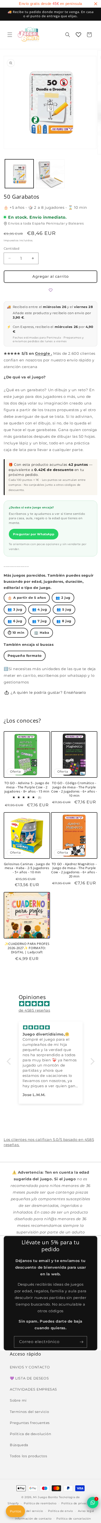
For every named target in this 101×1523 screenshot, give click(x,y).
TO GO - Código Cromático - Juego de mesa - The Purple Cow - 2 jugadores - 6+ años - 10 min (74, 789)
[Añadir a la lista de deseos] (50, 290)
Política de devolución (30, 1434)
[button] (9, 34)
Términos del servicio (27, 1511)
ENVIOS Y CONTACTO (30, 1367)
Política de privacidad (77, 1503)
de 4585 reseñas (34, 1010)
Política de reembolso (40, 1503)
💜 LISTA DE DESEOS (29, 1378)
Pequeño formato (25, 655)
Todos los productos (28, 1456)
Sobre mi (18, 1400)
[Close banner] (96, 4)
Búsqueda (19, 1445)
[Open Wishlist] (78, 34)
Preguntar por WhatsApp (33, 534)
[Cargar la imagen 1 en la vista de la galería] (19, 173)
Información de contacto (33, 1518)
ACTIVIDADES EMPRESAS (33, 1389)
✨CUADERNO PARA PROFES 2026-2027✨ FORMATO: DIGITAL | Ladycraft (27, 948)
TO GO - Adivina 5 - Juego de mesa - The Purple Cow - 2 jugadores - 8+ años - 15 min (26, 787)
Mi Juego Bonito (45, 1497)
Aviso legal (86, 1511)
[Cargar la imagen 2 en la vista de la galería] (50, 173)
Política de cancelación (73, 1518)
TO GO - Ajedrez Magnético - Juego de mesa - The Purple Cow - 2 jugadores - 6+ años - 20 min (74, 870)
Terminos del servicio (29, 1412)
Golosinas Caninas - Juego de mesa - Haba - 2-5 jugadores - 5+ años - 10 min (27, 868)
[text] (50, 3)
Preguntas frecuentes (30, 1423)
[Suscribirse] (81, 1342)
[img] (53, 1003)
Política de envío (60, 1511)
